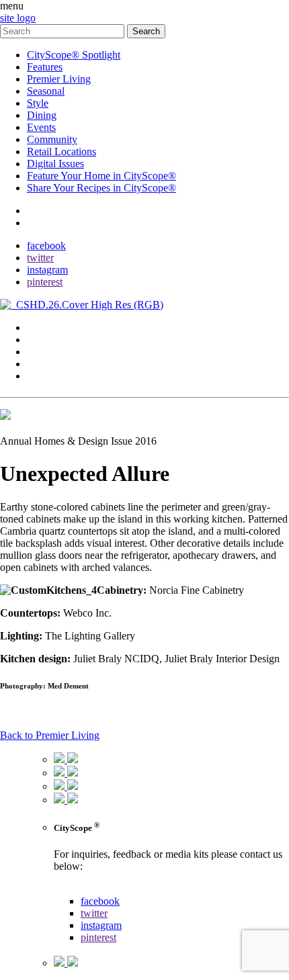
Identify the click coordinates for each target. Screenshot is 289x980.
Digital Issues (55, 163)
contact (42, 210)
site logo (18, 18)
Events (41, 127)
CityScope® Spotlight (73, 54)
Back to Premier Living (49, 735)
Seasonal (46, 91)
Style (37, 103)
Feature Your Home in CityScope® (101, 175)
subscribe (47, 222)
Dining (41, 115)
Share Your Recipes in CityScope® (101, 187)
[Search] (63, 30)
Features (45, 67)
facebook (46, 245)
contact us (75, 889)
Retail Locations (61, 151)
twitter (40, 257)
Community (52, 139)
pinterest (45, 281)
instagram (47, 269)
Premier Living (59, 79)
